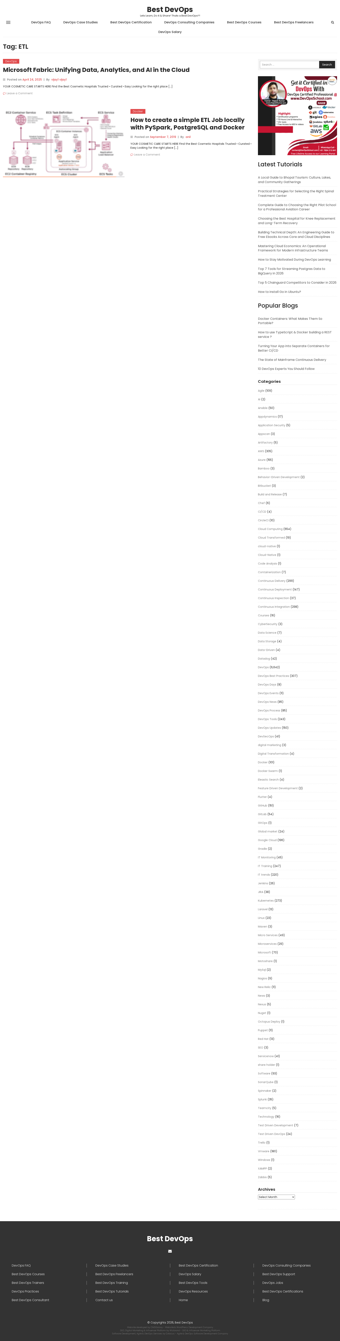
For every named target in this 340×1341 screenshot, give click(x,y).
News (261, 996)
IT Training (265, 866)
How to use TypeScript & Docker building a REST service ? (295, 334)
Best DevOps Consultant (30, 1300)
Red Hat (263, 1039)
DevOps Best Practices (273, 676)
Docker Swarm (268, 771)
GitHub (262, 806)
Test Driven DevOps (271, 1134)
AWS (261, 451)
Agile (261, 391)
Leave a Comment (20, 93)
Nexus (262, 1004)
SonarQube (265, 1082)
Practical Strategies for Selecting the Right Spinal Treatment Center (296, 193)
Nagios (262, 978)
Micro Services (268, 935)
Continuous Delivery (271, 581)
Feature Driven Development (278, 788)
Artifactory (265, 443)
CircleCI (263, 520)
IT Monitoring (267, 857)
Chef (261, 503)
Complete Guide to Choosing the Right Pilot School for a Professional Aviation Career (297, 207)
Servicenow (266, 1056)
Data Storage (267, 641)
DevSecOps (266, 736)
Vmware (263, 1151)
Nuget (262, 1013)
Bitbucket (264, 486)
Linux (261, 918)
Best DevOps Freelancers (294, 22)
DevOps (11, 61)
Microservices (267, 944)
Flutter (262, 797)
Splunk (262, 1099)
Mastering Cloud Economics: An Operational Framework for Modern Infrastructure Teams (293, 248)
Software (264, 1073)
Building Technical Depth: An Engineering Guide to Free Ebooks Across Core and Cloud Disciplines (296, 234)
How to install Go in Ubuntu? (279, 292)
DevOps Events (268, 693)
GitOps (262, 823)
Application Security (271, 425)
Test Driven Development (275, 1125)
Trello (261, 1143)
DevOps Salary (170, 32)
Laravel (263, 909)
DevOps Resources (193, 1291)
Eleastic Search (268, 780)
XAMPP (262, 1169)
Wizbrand (175, 1330)
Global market (267, 831)
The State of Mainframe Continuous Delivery (292, 359)
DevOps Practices (25, 1291)
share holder (266, 1065)
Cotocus (170, 1333)
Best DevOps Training (111, 1283)
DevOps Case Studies (80, 22)
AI (259, 399)
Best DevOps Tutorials (112, 1291)
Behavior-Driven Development (279, 477)
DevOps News (267, 702)
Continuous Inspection (273, 598)
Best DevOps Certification (131, 22)
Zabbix (262, 1177)
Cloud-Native (267, 555)
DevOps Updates (269, 728)
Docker (138, 111)
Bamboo (264, 468)
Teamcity (264, 1108)
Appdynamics (267, 417)
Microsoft (264, 952)
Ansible (263, 408)
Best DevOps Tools (193, 1283)
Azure (262, 460)
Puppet (263, 1030)
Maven (262, 927)
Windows (264, 1160)
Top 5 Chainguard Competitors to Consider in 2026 (297, 282)
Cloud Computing (270, 529)
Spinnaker (264, 1091)
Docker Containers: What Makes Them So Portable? (290, 320)
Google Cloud (267, 840)
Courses (263, 615)
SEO (260, 1048)
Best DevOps (170, 10)
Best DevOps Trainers (28, 1283)
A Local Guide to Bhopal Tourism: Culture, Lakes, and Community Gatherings (294, 179)
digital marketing (269, 745)
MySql (262, 970)
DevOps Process (269, 710)
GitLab (262, 814)
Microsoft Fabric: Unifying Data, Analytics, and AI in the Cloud (96, 70)
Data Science (267, 633)
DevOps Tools (267, 719)
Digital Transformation (273, 754)
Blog (265, 1300)
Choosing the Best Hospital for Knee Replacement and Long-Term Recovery (296, 220)
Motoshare (265, 961)
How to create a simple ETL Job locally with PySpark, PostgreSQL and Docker (187, 124)
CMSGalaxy (157, 1327)
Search (327, 65)
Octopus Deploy (269, 1022)
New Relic (264, 987)
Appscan (264, 434)
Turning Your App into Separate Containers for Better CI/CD (294, 348)
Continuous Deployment (275, 589)
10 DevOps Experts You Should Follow (286, 369)
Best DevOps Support (278, 1274)
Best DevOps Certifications (282, 1291)
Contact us (104, 1300)
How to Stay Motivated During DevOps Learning (294, 259)
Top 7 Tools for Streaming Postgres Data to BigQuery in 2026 (291, 271)
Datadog (264, 659)
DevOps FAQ (41, 22)
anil (188, 137)
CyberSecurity (267, 624)
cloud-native (267, 546)
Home (183, 1300)
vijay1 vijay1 (59, 80)
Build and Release (270, 494)
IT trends (264, 875)
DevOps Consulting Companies (189, 22)
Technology (266, 1117)
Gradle (262, 849)
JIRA (260, 892)
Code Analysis (267, 564)
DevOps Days (267, 685)
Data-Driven (266, 650)
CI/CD (262, 512)
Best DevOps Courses (244, 22)
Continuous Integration (274, 607)
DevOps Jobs (272, 1283)
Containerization (269, 572)
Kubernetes (266, 901)
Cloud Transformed (271, 538)
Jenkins (263, 883)
